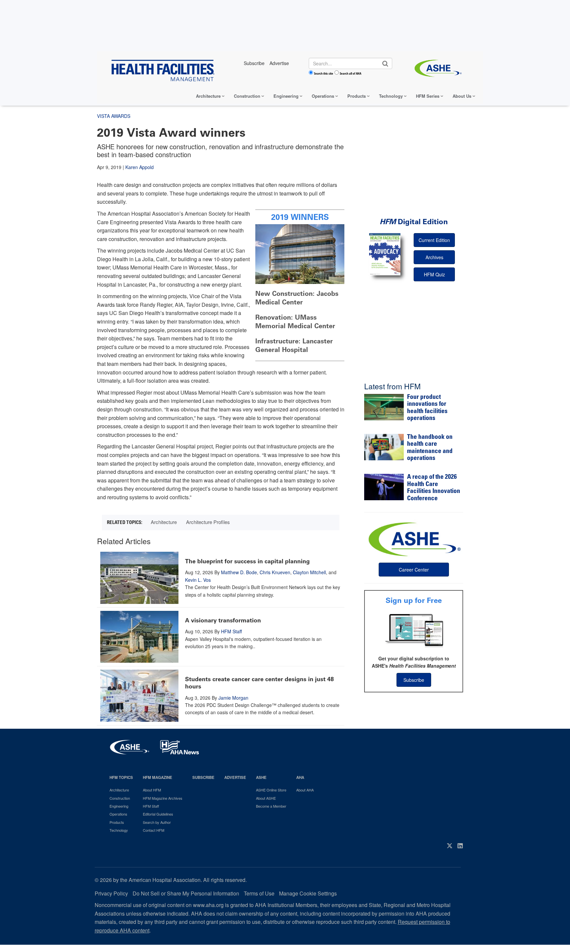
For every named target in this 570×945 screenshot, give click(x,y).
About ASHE (266, 798)
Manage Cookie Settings (308, 893)
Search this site (323, 73)
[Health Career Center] (413, 538)
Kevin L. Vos (198, 580)
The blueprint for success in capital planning (247, 561)
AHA (300, 777)
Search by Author (157, 822)
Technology (391, 96)
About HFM (152, 790)
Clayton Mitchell (309, 572)
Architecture (208, 96)
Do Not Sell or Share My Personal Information (186, 893)
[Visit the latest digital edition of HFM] (384, 254)
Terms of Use (259, 893)
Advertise (235, 777)
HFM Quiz (434, 274)
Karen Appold (139, 167)
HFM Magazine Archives (162, 798)
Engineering (286, 96)
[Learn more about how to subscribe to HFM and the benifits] (414, 630)
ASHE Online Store (271, 790)
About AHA (305, 790)
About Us (462, 96)
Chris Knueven (275, 572)
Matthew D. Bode (239, 572)
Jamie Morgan (233, 697)
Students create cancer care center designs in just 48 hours (259, 683)
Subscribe (413, 680)
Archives (434, 257)
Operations (323, 96)
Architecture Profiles (208, 521)
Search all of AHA (350, 73)
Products (356, 96)
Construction (247, 96)
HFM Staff (231, 631)
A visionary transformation (223, 620)
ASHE (261, 777)
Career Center (414, 569)
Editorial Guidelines (158, 814)
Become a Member (271, 806)
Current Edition (434, 240)
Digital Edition (414, 221)
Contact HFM (153, 830)
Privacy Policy (111, 893)
